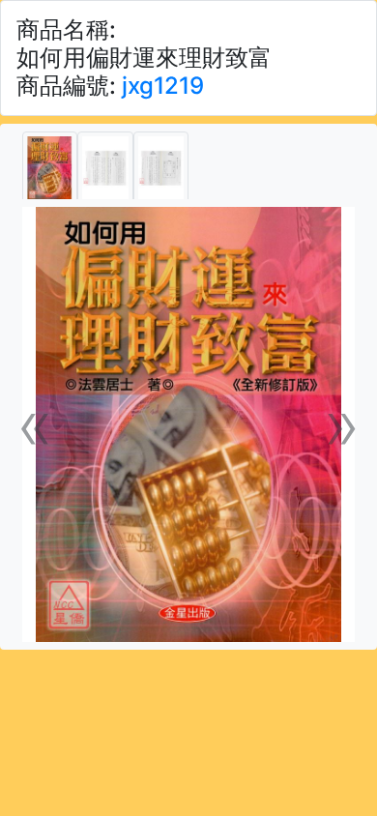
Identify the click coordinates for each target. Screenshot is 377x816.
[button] (35, 424)
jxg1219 (163, 86)
